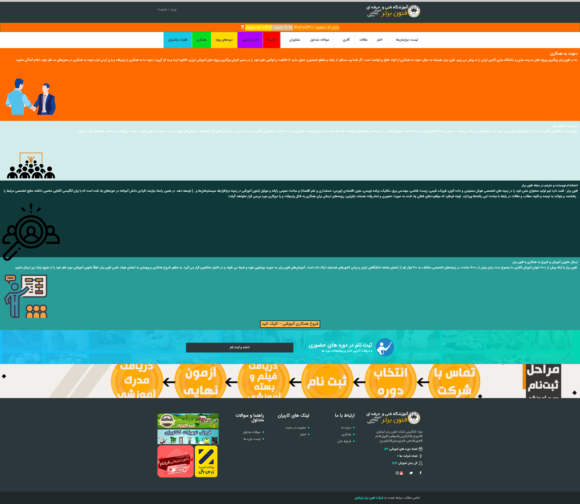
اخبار (379, 40)
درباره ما (346, 427)
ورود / (171, 9)
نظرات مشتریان (177, 40)
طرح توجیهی (250, 40)
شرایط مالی (344, 441)
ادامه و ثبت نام (239, 347)
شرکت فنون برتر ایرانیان (369, 497)
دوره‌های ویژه (224, 40)
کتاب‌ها (271, 40)
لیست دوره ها (252, 439)
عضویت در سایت (295, 427)
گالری (346, 40)
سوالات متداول (319, 40)
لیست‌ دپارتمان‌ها (407, 40)
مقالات (363, 40)
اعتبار (303, 434)
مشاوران (294, 40)
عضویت (162, 9)
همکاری (201, 40)
